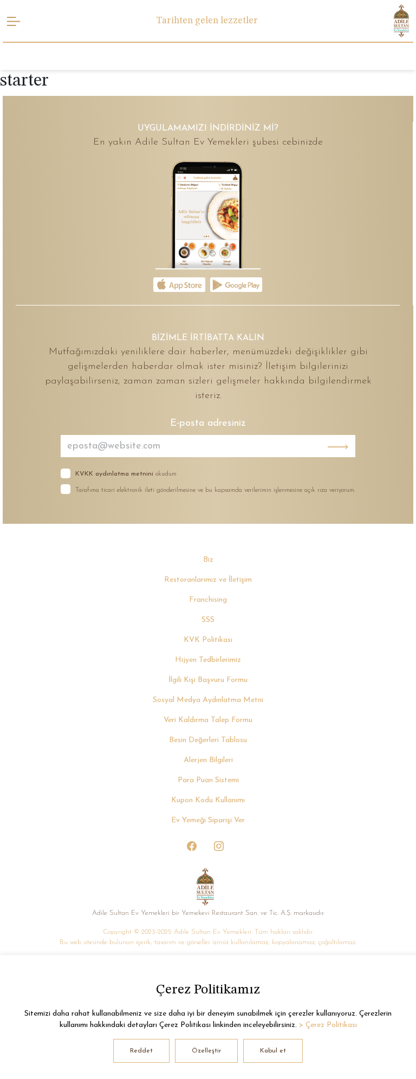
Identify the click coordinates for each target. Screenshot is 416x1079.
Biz (208, 560)
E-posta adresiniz (207, 423)
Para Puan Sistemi (208, 780)
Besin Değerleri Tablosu (208, 740)
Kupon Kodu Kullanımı (208, 800)
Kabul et (273, 1051)
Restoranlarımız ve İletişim (208, 580)
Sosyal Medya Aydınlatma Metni (208, 700)
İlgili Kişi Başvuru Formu (208, 680)
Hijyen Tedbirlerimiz (208, 660)
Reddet (141, 1051)
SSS (208, 620)
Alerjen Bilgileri (208, 760)
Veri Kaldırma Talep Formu (208, 720)
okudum (126, 474)
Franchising (208, 600)
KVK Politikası (208, 640)
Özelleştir (206, 1051)
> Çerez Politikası (328, 1025)
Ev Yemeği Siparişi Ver (208, 820)
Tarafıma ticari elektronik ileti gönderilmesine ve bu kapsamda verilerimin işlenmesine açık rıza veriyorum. (215, 490)
